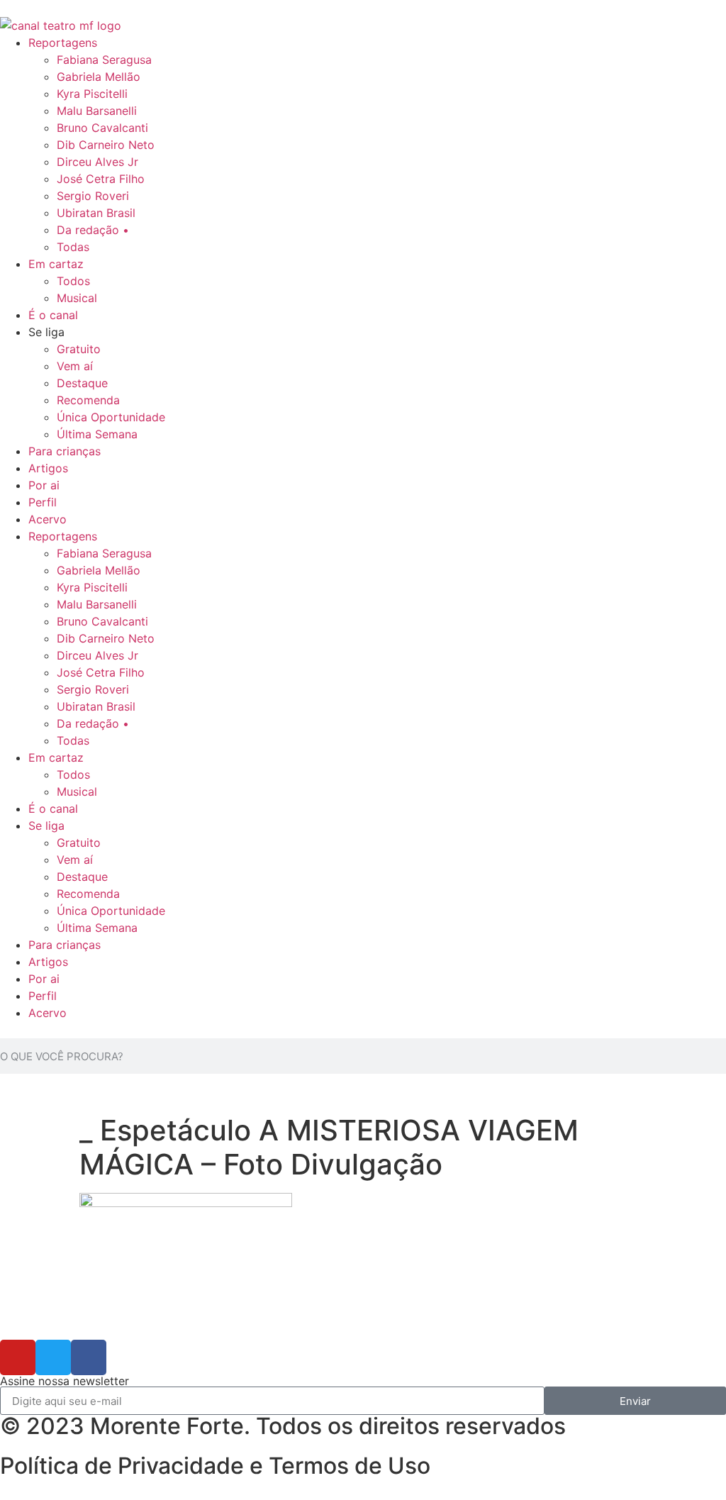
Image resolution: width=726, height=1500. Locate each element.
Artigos (48, 468)
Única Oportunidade (111, 417)
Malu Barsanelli (97, 111)
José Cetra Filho (101, 179)
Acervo (47, 519)
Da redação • (93, 230)
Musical (77, 298)
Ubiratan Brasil (96, 213)
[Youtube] (17, 1357)
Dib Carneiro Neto (106, 145)
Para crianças (64, 451)
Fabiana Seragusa (104, 59)
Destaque (82, 383)
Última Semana (97, 434)
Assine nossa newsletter (64, 1381)
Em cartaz (56, 264)
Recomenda (88, 400)
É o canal (53, 315)
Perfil (42, 502)
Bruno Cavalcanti (102, 128)
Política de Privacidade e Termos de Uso (215, 1465)
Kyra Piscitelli (92, 94)
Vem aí (75, 366)
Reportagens (62, 42)
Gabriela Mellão (98, 77)
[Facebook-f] (88, 1357)
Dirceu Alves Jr (97, 162)
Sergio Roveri (93, 196)
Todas (73, 247)
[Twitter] (53, 1357)
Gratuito (79, 349)
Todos (73, 281)
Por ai (44, 485)
